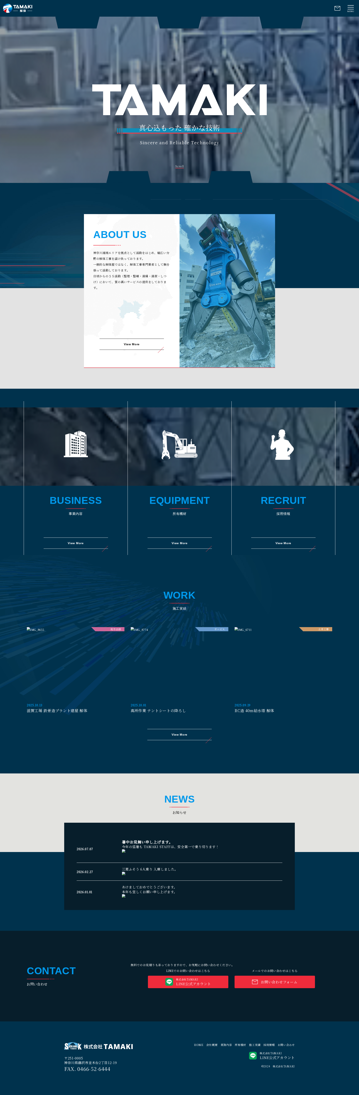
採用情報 (269, 1045)
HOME (198, 1045)
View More (132, 344)
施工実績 (255, 1045)
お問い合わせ (286, 1045)
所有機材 (240, 1045)
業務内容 (226, 1045)
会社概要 (212, 1045)
